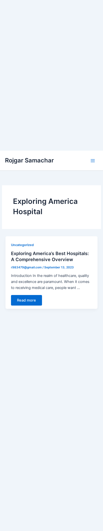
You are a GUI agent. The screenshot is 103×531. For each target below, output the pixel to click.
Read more (26, 300)
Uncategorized (22, 245)
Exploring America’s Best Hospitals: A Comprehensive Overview (50, 256)
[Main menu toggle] (93, 160)
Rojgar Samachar (29, 160)
